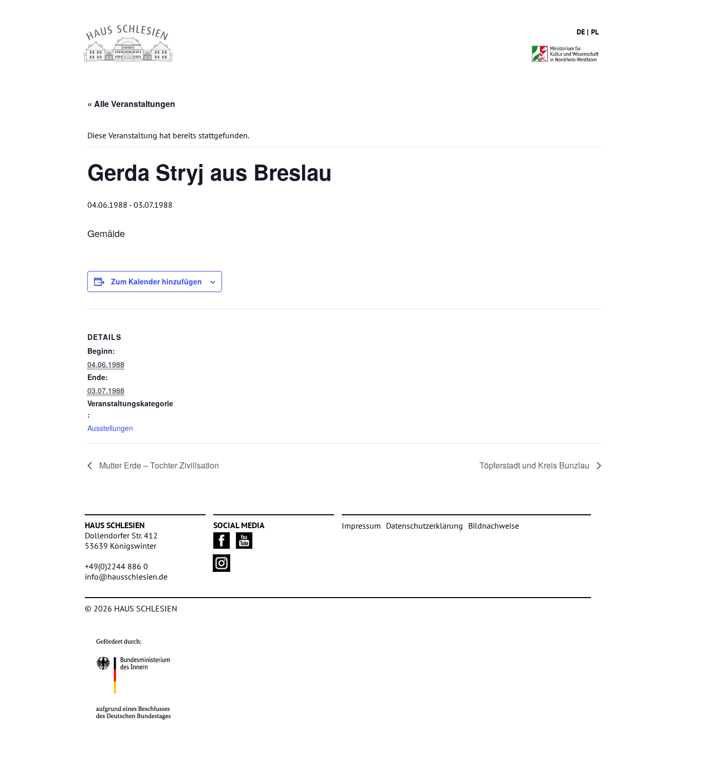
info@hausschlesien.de (126, 576)
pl (595, 32)
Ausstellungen (110, 428)
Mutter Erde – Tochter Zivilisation (158, 465)
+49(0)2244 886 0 (116, 566)
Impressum (361, 525)
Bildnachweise (493, 525)
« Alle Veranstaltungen (131, 104)
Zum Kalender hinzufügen (156, 281)
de (581, 32)
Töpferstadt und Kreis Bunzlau (535, 465)
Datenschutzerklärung (424, 525)
